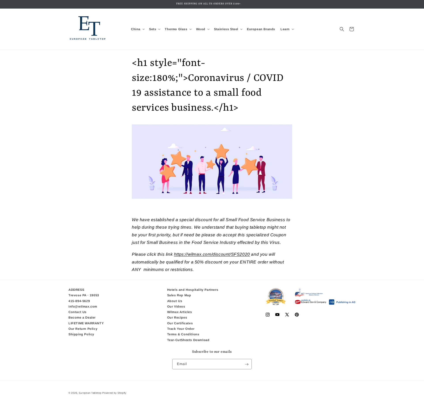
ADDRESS (76, 290)
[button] (137, 29)
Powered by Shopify (114, 393)
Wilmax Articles (179, 312)
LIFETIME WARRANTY (86, 323)
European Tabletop (90, 393)
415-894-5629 (79, 301)
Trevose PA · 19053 (83, 295)
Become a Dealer (82, 317)
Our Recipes (177, 317)
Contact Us (77, 312)
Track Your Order (181, 328)
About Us (174, 301)
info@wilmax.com (82, 306)
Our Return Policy (82, 328)
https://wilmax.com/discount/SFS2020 (212, 254)
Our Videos (176, 306)
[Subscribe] (247, 364)
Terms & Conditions (183, 334)
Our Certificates (180, 323)
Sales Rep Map (179, 295)
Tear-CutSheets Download (188, 340)
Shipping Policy (81, 334)
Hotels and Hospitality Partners (192, 290)
